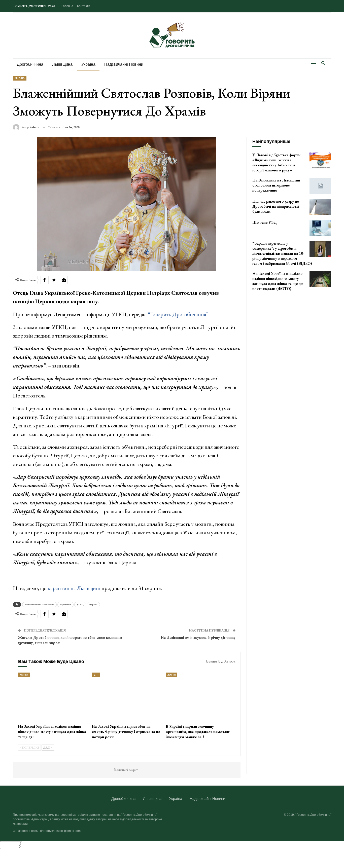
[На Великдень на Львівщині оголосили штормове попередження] (320, 186)
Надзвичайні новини (123, 64)
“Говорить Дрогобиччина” (178, 314)
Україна (88, 64)
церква (93, 604)
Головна (67, 6)
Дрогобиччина (30, 64)
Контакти (83, 6)
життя (24, 675)
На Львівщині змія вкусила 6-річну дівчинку (198, 637)
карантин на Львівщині (73, 588)
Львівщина (62, 64)
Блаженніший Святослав (39, 604)
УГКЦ (80, 604)
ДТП (96, 675)
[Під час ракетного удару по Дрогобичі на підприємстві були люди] (320, 207)
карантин (65, 604)
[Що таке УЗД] (320, 228)
